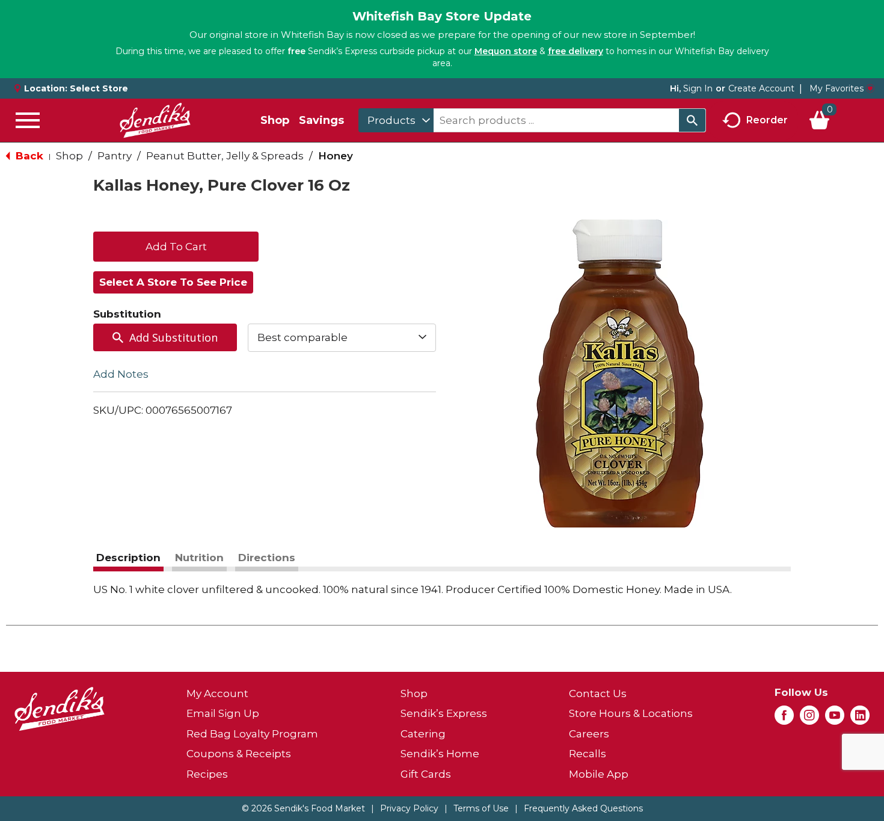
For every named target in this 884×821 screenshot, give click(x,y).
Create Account (761, 88)
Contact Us (598, 693)
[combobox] (396, 120)
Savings (321, 120)
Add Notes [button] (121, 373)
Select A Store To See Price (173, 282)
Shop (274, 120)
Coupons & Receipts (238, 754)
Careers (589, 734)
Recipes (207, 774)
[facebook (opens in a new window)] (784, 719)
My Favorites (836, 88)
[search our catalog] (692, 120)
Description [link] (128, 558)
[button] (176, 245)
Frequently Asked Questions (583, 808)
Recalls (587, 754)
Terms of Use (481, 808)
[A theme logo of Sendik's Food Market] (155, 120)
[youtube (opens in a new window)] (834, 719)
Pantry (114, 156)
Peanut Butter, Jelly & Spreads (225, 156)
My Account (217, 693)
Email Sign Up (222, 713)
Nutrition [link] (199, 558)
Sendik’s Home (440, 754)
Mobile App (598, 774)
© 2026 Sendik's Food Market (303, 808)
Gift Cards (426, 774)
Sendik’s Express (444, 713)
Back (28, 156)
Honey (335, 156)
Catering (423, 734)
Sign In (698, 88)
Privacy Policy (409, 808)
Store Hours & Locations (631, 713)
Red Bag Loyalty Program (252, 734)
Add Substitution (173, 337)
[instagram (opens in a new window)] (809, 719)
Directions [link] (266, 558)
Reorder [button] (767, 119)
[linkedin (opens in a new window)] (860, 719)
